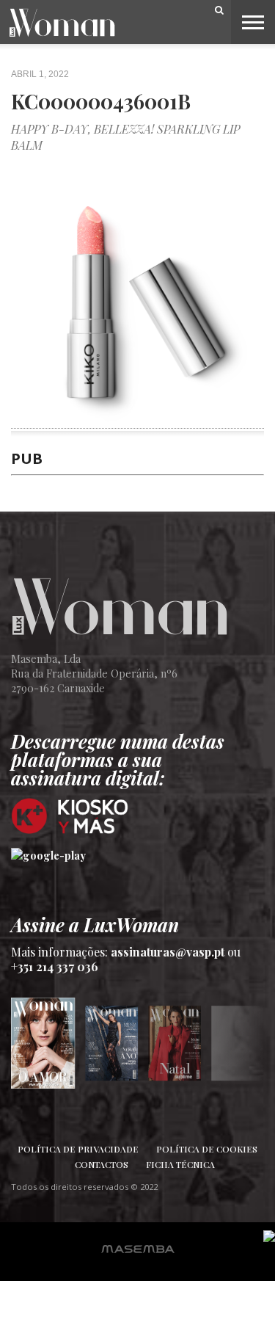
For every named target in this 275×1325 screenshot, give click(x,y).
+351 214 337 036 (54, 966)
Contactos (101, 1164)
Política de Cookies (206, 1149)
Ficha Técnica (180, 1164)
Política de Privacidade (78, 1149)
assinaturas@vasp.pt (167, 951)
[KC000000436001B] (137, 420)
